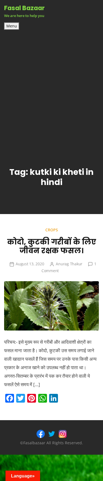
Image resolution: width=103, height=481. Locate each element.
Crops (51, 229)
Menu (11, 26)
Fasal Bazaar (24, 8)
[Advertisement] (51, 84)
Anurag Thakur (69, 263)
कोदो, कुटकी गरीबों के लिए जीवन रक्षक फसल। (51, 246)
